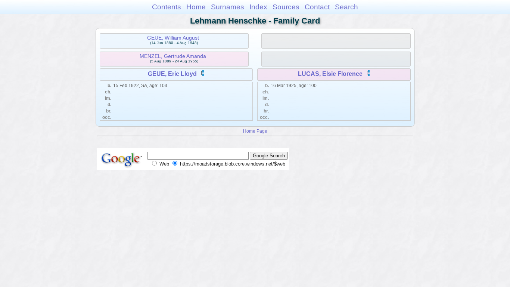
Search (346, 7)
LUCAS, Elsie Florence (330, 74)
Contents (166, 7)
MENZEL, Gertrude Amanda (173, 56)
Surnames (227, 7)
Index (258, 7)
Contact (317, 7)
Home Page (255, 131)
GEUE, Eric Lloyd (172, 74)
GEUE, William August (173, 38)
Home (196, 7)
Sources (286, 7)
